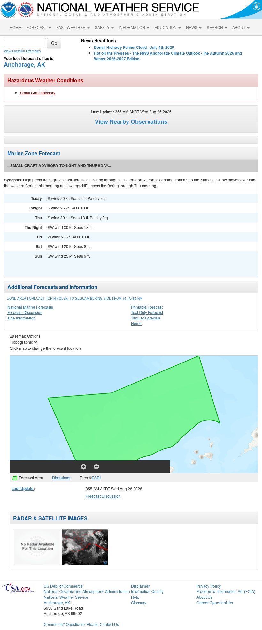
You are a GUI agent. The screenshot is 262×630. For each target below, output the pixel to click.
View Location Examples (22, 50)
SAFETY (103, 27)
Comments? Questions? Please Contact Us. (82, 624)
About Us (204, 597)
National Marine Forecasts (30, 307)
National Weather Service (66, 597)
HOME (15, 27)
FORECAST (37, 27)
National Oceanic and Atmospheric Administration (87, 591)
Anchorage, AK (24, 64)
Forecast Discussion (24, 312)
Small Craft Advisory (37, 92)
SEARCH (215, 27)
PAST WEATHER (71, 27)
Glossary (138, 602)
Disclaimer (61, 477)
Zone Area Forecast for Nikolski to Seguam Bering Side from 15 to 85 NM (74, 298)
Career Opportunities (214, 602)
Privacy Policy (208, 586)
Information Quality (147, 591)
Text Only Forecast (147, 312)
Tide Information (21, 317)
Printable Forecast (147, 307)
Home (136, 323)
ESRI (96, 477)
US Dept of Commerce (63, 586)
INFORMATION (132, 27)
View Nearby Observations (131, 121)
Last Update (23, 488)
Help (135, 597)
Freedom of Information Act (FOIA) (225, 591)
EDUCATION (166, 27)
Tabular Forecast (145, 317)
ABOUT (239, 27)
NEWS (192, 27)
